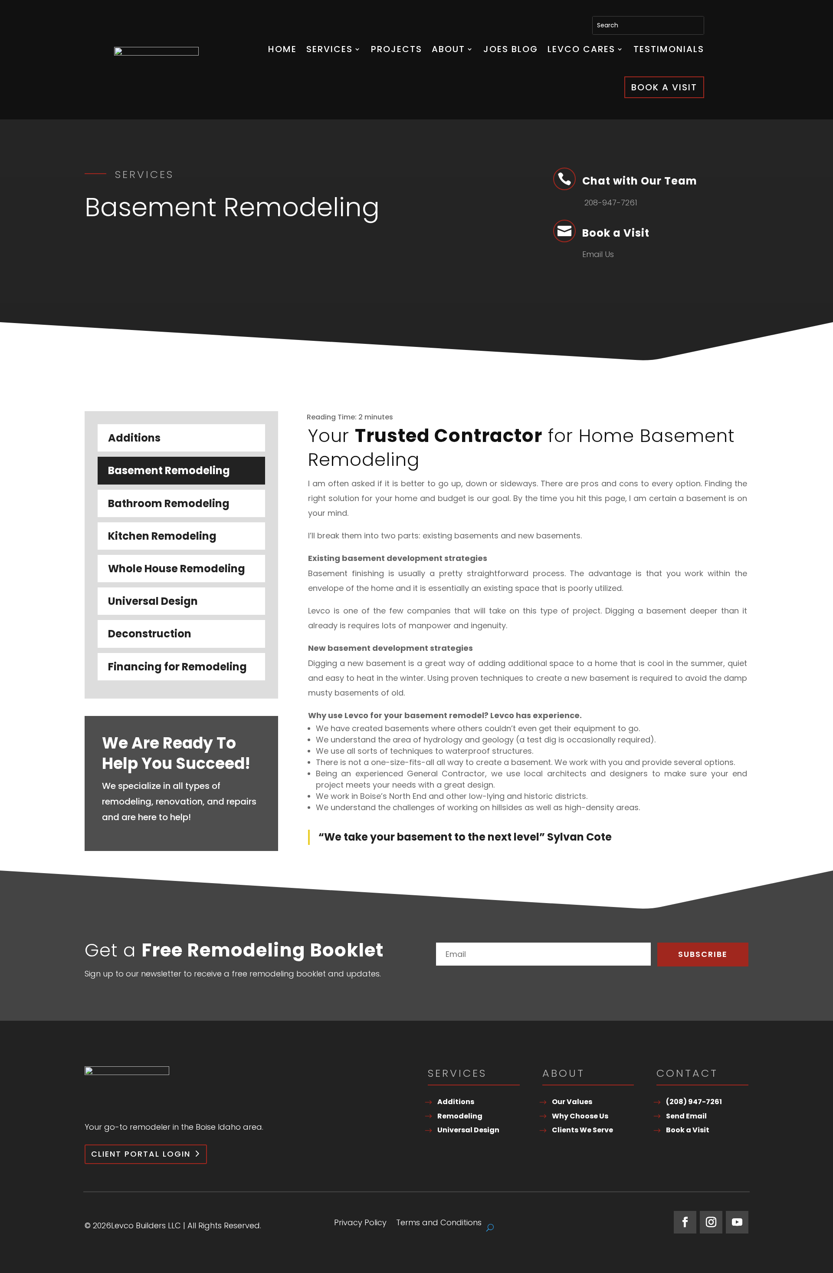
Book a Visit (664, 87)
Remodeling (459, 1116)
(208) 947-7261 (694, 1102)
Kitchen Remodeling (162, 536)
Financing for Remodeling (177, 667)
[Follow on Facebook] (685, 1222)
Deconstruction (149, 634)
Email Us (598, 254)
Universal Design (153, 601)
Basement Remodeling (169, 470)
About (448, 49)
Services (329, 49)
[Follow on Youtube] (737, 1222)
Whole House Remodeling (176, 568)
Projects (396, 49)
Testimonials (668, 49)
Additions (134, 438)
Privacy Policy (360, 1224)
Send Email (686, 1116)
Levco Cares (581, 49)
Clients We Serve (582, 1130)
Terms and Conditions (439, 1224)
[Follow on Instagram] (711, 1222)
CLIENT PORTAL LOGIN (140, 1153)
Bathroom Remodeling (169, 503)
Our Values (572, 1102)
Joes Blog (510, 49)
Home (282, 49)
